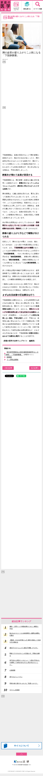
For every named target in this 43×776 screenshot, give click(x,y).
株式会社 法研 (21, 761)
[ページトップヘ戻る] (21, 753)
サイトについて (21, 745)
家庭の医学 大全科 (5, 6)
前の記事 (8, 368)
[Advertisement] (21, 84)
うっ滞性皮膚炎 (12, 360)
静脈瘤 (9, 357)
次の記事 (34, 368)
